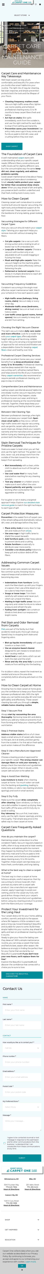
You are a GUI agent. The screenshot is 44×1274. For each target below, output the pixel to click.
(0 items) (40, 4)
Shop (7, 1220)
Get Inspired (11, 1230)
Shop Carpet (12, 146)
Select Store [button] (20, 15)
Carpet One (6, 25)
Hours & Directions (11, 1189)
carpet (21, 158)
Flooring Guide (20, 25)
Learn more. (30, 1262)
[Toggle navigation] (3, 4)
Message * (7, 1115)
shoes (28, 531)
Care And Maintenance (14, 28)
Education (10, 1240)
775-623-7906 (11, 1187)
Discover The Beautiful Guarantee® (17, 975)
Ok (22, 1266)
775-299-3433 (32, 1187)
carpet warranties (15, 375)
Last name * (7, 1019)
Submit (22, 1158)
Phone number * (9, 1056)
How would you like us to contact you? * (18, 1042)
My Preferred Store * (11, 1101)
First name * (7, 1004)
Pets (3, 629)
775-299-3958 (11, 1203)
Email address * (9, 1071)
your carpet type (13, 336)
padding (24, 785)
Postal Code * (8, 1086)
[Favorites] (36, 4)
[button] (31, 4)
